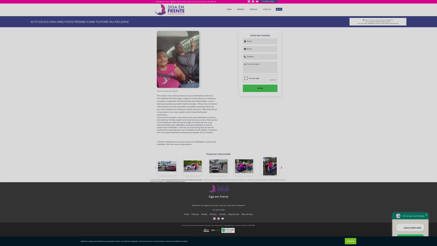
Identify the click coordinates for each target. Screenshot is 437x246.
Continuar (350, 241)
